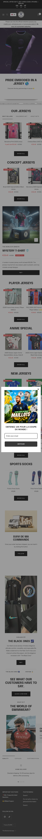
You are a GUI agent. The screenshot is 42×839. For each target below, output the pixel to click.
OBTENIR (21, 444)
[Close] (38, 389)
